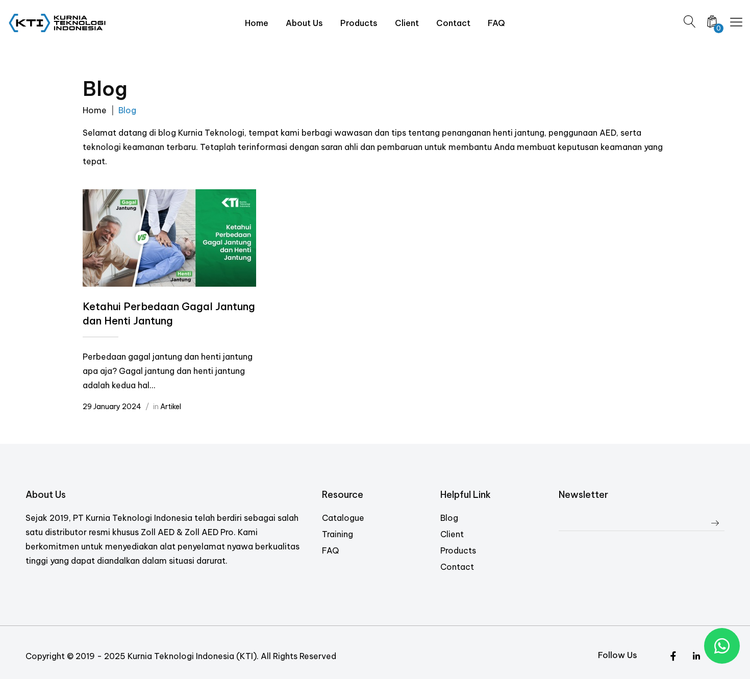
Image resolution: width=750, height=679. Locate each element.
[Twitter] (673, 656)
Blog (449, 518)
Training (337, 534)
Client (452, 534)
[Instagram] (696, 656)
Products (458, 550)
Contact (457, 567)
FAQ (330, 550)
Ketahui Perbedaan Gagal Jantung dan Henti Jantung (169, 313)
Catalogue (343, 518)
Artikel (170, 406)
